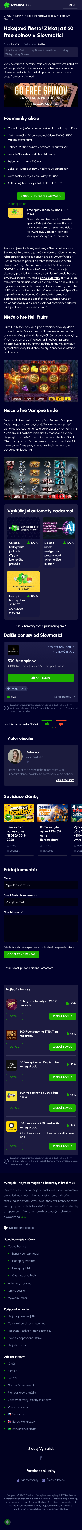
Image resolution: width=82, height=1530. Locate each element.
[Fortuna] (11, 1126)
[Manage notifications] (7, 1522)
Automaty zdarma (19, 1283)
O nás (11, 1363)
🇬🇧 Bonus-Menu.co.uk (21, 1421)
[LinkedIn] (27, 761)
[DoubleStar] (11, 1065)
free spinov (64, 265)
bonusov (18, 290)
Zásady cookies (18, 1407)
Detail (14, 1016)
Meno (7, 878)
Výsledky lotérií (17, 1298)
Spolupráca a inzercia (21, 1385)
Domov (7, 16)
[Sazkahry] (11, 1096)
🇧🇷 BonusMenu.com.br (22, 1429)
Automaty (13, 50)
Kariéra (12, 1378)
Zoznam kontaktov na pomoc (26, 1323)
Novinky (19, 16)
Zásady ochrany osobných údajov (29, 1400)
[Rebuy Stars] (11, 1004)
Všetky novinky (12, 54)
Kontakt (12, 1371)
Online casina (16, 1290)
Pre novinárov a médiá (22, 1392)
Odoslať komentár (21, 954)
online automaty (50, 277)
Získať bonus (41, 677)
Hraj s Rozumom (18, 1345)
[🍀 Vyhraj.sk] (17, 5)
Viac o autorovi (65, 779)
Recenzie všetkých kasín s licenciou (29, 1330)
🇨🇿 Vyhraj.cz (16, 1414)
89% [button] (13, 696)
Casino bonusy (17, 1246)
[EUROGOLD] (11, 1035)
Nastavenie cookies (22, 1228)
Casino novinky (26, 50)
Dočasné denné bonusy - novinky (51, 50)
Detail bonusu (62, 696)
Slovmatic (26, 54)
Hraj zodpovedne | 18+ (21, 1316)
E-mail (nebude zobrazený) (20, 895)
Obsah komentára (14, 912)
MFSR (23, 1217)
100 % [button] (34, 542)
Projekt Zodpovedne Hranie (25, 1338)
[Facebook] (41, 1458)
